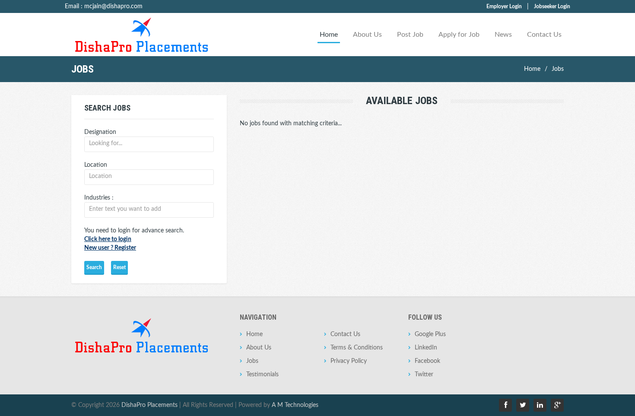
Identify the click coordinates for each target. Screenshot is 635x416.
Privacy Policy (348, 361)
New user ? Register (110, 248)
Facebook (427, 361)
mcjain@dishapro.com (113, 6)
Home (329, 34)
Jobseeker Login (552, 6)
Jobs (558, 69)
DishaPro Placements (149, 405)
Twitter (424, 375)
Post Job (410, 34)
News (503, 34)
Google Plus (430, 334)
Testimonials (262, 375)
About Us (367, 34)
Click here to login (107, 239)
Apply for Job (458, 34)
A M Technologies (295, 405)
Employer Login (504, 6)
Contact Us (544, 34)
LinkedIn (426, 348)
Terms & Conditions (356, 348)
